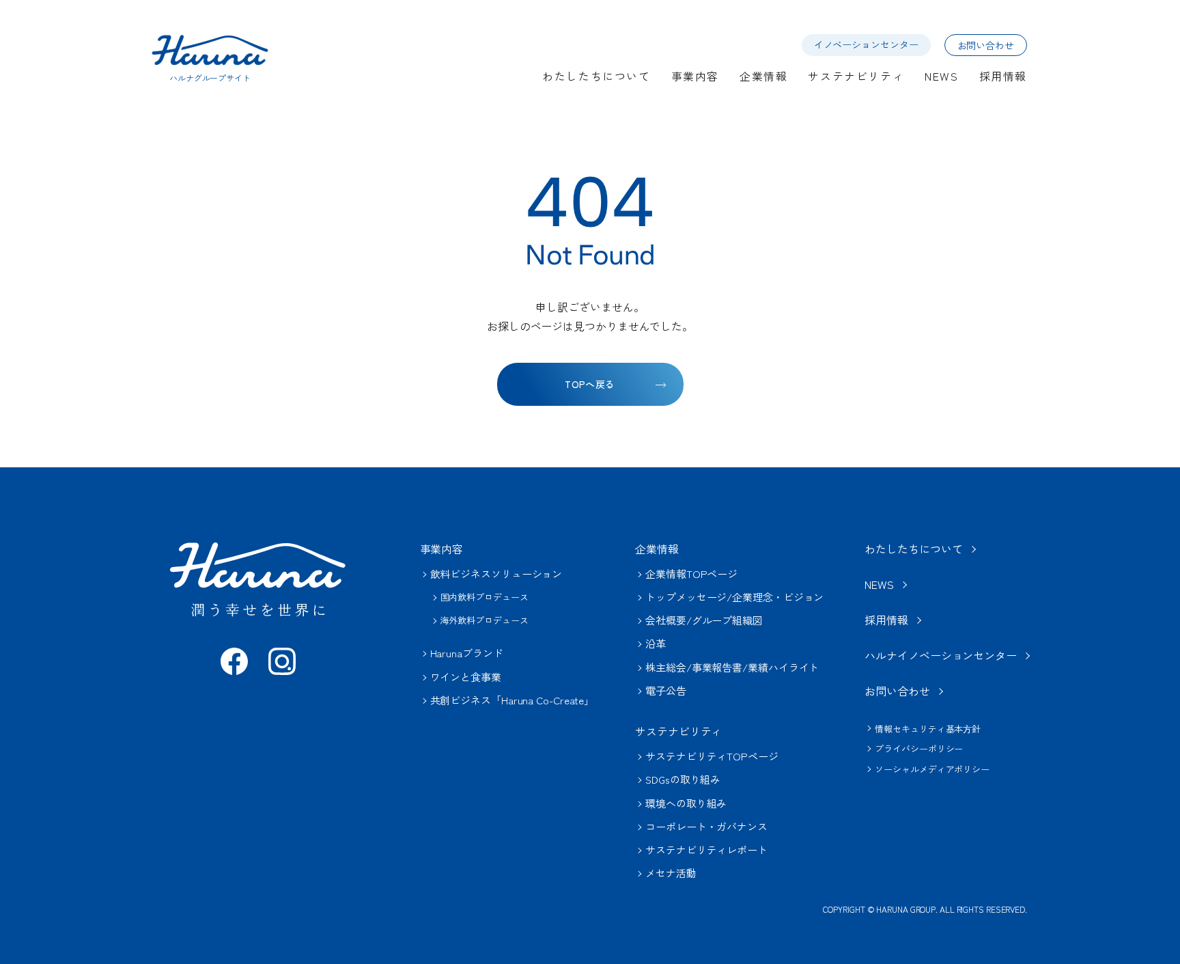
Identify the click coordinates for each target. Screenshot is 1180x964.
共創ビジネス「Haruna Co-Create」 (512, 700)
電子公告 (665, 690)
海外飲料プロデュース (484, 620)
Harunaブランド (466, 653)
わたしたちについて (596, 76)
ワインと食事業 (465, 677)
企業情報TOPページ (691, 573)
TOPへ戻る (590, 384)
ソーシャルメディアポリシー (932, 768)
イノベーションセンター (866, 44)
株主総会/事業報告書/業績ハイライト (732, 667)
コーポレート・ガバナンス (706, 826)
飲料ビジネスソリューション (496, 573)
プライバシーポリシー (919, 748)
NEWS (941, 76)
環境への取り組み (686, 803)
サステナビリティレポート (706, 849)
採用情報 (1003, 76)
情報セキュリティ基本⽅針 (928, 728)
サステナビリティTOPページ (711, 756)
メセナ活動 (671, 873)
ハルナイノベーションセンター (941, 655)
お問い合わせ (985, 45)
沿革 (655, 643)
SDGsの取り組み (682, 779)
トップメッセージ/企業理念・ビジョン (734, 597)
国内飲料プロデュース (484, 596)
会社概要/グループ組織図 (704, 620)
